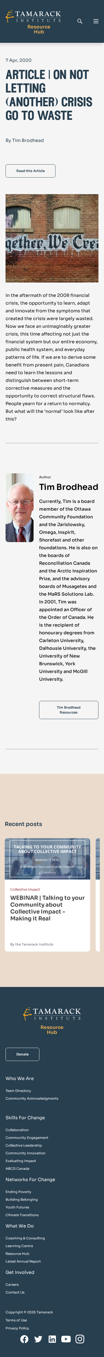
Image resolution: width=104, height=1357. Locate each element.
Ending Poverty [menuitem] (18, 1192)
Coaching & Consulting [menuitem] (25, 1238)
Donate (22, 1054)
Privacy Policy (17, 1328)
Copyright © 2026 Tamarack (29, 1312)
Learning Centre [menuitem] (19, 1246)
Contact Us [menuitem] (15, 1292)
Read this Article (30, 171)
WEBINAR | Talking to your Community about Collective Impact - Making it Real (47, 908)
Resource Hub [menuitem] (17, 1254)
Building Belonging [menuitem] (22, 1199)
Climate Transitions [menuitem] (22, 1215)
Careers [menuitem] (12, 1284)
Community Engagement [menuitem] (27, 1138)
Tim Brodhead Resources (68, 709)
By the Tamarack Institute (31, 944)
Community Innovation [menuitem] (25, 1153)
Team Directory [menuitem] (18, 1091)
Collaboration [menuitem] (17, 1130)
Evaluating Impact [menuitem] (21, 1161)
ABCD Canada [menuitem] (17, 1168)
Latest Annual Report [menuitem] (23, 1261)
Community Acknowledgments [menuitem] (32, 1098)
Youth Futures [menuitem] (17, 1207)
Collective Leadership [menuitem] (24, 1145)
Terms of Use (16, 1320)
